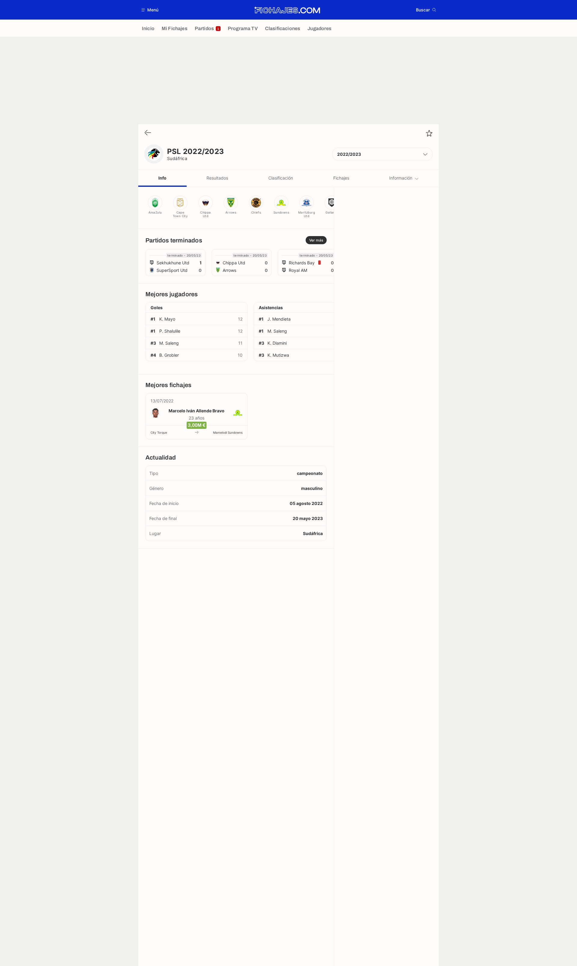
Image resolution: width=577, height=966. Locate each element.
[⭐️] (429, 133)
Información (400, 177)
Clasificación (280, 177)
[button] (150, 10)
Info (162, 177)
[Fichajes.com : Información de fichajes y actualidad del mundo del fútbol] (287, 10)
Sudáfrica (177, 158)
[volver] (147, 133)
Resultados (217, 177)
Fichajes (341, 177)
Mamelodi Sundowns (228, 432)
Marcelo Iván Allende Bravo (196, 410)
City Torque (159, 432)
